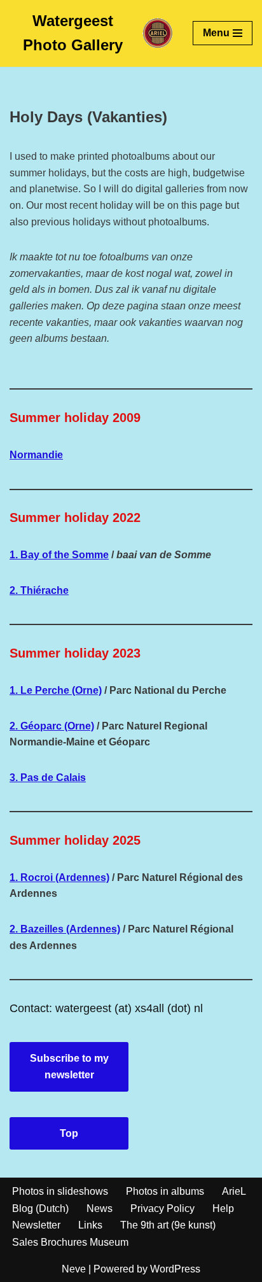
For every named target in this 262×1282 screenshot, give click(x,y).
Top (69, 1133)
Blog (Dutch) (40, 1208)
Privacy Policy (162, 1208)
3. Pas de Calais (48, 777)
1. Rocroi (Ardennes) (59, 877)
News (99, 1208)
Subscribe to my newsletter (69, 1066)
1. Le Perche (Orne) (56, 690)
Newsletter (36, 1225)
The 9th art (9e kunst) (168, 1225)
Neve (74, 1269)
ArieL (234, 1191)
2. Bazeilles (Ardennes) (65, 929)
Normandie (36, 454)
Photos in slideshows (60, 1191)
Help (223, 1208)
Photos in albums (165, 1191)
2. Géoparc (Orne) (52, 726)
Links (90, 1225)
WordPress (175, 1269)
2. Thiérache (39, 590)
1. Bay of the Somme (59, 554)
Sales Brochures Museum (70, 1242)
